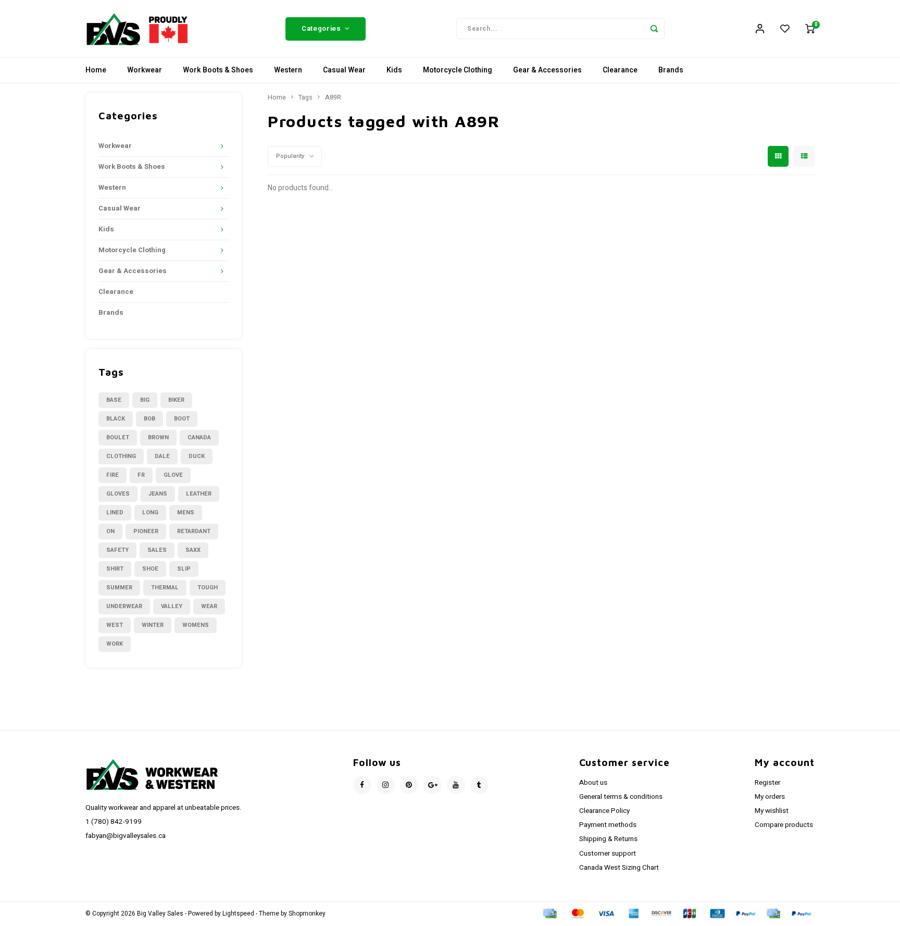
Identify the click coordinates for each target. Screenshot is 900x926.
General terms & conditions (620, 797)
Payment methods (607, 825)
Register (767, 782)
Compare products (784, 825)
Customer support (607, 853)
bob (149, 418)
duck (197, 456)
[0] (810, 28)
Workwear (144, 70)
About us (593, 782)
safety (117, 550)
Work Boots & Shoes (218, 70)
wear (209, 606)
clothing (121, 456)
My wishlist (772, 811)
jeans (157, 493)
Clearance (620, 70)
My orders (770, 797)
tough (207, 587)
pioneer (145, 531)
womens (195, 625)
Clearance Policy (604, 811)
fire (112, 475)
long (150, 512)
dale (162, 456)
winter (153, 625)
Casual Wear (344, 70)
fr (141, 475)
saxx (193, 550)
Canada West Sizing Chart (619, 867)
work (114, 643)
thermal (165, 587)
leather (198, 493)
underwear (124, 606)
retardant (193, 531)
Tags (305, 97)
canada (199, 437)
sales (157, 550)
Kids (394, 70)
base (113, 400)
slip (184, 568)
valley (171, 606)
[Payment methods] (549, 913)
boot (182, 418)
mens (185, 512)
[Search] (654, 28)
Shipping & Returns (608, 839)
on (110, 531)
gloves (118, 493)
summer (119, 587)
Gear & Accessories (547, 70)
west (114, 625)
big (144, 400)
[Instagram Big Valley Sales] (386, 785)
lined (114, 512)
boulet (117, 437)
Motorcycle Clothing (457, 70)
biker (176, 400)
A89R (333, 97)
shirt (114, 568)
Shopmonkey (307, 913)
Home (95, 70)
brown (158, 437)
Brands (670, 70)
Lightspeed (238, 913)
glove (173, 475)
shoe (150, 568)
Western (288, 70)
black (115, 418)
